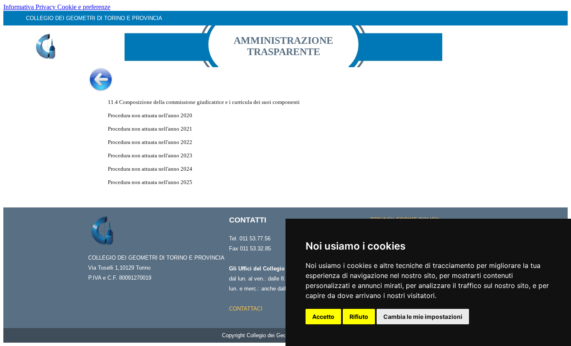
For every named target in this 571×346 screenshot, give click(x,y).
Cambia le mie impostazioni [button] (422, 316)
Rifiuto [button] (358, 316)
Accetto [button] (323, 316)
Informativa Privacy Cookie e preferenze (56, 6)
